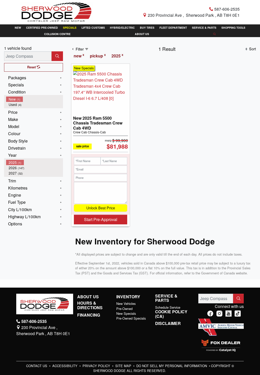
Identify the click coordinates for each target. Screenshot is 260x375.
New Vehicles (126, 303)
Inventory (128, 296)
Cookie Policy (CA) (171, 313)
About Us (88, 296)
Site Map (123, 365)
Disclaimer (168, 323)
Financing (88, 315)
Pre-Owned (124, 308)
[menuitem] (34, 99)
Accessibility (65, 365)
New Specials (126, 313)
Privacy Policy (97, 365)
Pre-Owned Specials (131, 318)
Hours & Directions (90, 305)
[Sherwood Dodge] (56, 11)
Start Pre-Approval (100, 219)
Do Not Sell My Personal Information (172, 365)
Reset (32, 67)
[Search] (57, 56)
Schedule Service (167, 307)
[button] (17, 27)
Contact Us (37, 365)
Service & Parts (166, 298)
